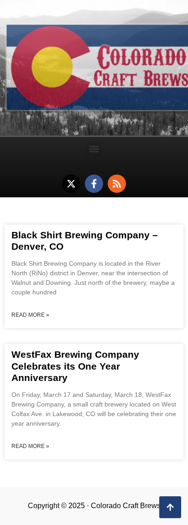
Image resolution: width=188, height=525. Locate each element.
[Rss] (117, 184)
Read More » (30, 315)
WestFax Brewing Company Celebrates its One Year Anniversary (75, 365)
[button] (94, 148)
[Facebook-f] (94, 184)
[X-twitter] (71, 184)
